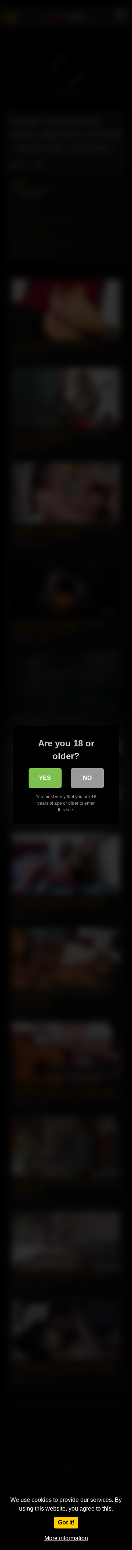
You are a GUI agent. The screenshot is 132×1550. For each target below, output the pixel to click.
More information (66, 1538)
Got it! (66, 1522)
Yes (45, 778)
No (87, 778)
